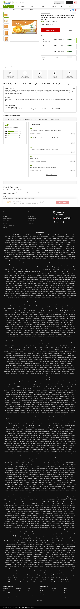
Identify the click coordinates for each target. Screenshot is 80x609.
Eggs (29, 592)
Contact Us (31, 216)
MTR (65, 588)
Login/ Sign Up (69, 2)
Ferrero (54, 597)
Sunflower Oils (6, 588)
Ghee (29, 588)
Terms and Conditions (8, 225)
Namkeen (18, 592)
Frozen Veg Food (7, 597)
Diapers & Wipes (20, 597)
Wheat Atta (18, 588)
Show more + (40, 600)
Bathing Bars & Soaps (30, 192)
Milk (4, 590)
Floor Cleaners (7, 595)
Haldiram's (42, 597)
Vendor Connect (32, 223)
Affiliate (5, 223)
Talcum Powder (11, 193)
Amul (41, 588)
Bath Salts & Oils (7, 192)
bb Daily (5, 227)
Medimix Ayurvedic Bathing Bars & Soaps (24, 198)
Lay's (65, 597)
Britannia (42, 595)
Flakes (29, 590)
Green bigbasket (7, 218)
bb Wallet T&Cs (32, 221)
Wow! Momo (55, 595)
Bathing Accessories (18, 192)
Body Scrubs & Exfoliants (42, 192)
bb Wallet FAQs (32, 218)
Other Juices (19, 595)
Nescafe (54, 588)
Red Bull (42, 590)
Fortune (66, 595)
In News (5, 216)
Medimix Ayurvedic (45, 13)
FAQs (29, 214)
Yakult (65, 592)
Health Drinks (19, 590)
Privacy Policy (6, 221)
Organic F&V (6, 592)
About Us (5, 214)
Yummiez (42, 592)
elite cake (54, 590)
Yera (53, 592)
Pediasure (66, 590)
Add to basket (50, 30)
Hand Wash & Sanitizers (56, 192)
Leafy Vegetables (32, 595)
